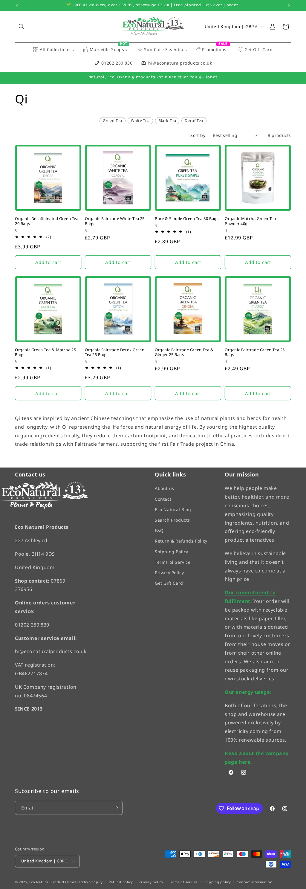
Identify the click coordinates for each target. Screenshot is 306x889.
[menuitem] (54, 50)
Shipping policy (217, 882)
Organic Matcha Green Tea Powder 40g (250, 221)
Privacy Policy (169, 572)
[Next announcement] (289, 5)
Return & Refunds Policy (181, 541)
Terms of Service (173, 562)
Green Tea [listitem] (112, 120)
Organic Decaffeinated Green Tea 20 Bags (47, 221)
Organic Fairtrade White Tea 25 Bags (115, 221)
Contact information (254, 882)
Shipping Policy (171, 552)
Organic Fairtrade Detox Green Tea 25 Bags (114, 352)
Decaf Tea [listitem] (194, 120)
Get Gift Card (169, 583)
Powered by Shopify (85, 882)
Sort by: (198, 135)
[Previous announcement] (17, 5)
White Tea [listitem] (140, 120)
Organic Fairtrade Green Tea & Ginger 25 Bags (184, 352)
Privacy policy (151, 882)
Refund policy (121, 882)
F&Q (159, 531)
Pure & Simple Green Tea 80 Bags (187, 218)
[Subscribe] (115, 808)
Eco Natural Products (47, 882)
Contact (163, 499)
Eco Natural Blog (173, 509)
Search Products (172, 520)
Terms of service (183, 882)
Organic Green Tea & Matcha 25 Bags (45, 352)
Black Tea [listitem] (167, 120)
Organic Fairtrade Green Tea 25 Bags (255, 352)
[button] (21, 26)
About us (164, 488)
